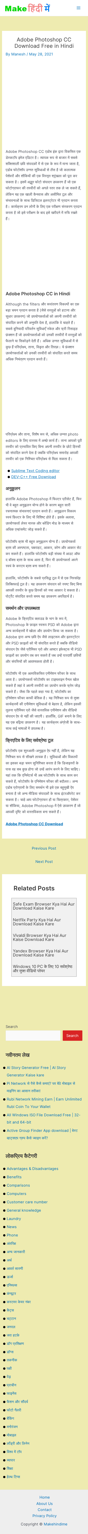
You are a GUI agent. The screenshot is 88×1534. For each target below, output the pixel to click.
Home (44, 1497)
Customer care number (27, 1202)
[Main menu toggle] (78, 8)
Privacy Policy (44, 1515)
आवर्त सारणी (15, 1268)
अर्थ (9, 1260)
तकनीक (12, 1360)
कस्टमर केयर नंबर (19, 1302)
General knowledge (24, 1210)
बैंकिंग (10, 1418)
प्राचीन (11, 1385)
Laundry (14, 1218)
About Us (44, 1503)
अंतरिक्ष (11, 1243)
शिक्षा (10, 1468)
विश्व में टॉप (14, 1451)
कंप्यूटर (11, 1293)
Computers (16, 1193)
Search (12, 1026)
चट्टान (11, 1318)
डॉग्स (10, 1352)
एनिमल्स (12, 1285)
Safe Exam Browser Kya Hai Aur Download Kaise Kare (44, 905)
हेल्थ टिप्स (13, 1476)
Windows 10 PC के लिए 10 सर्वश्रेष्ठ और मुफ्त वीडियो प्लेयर (42, 968)
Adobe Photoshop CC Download (34, 824)
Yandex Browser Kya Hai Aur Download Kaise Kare (40, 952)
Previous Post (44, 848)
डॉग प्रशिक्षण (15, 1343)
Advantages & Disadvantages (32, 1168)
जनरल (11, 1327)
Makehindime (55, 1524)
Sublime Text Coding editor (35, 470)
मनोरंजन (12, 1426)
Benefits (14, 1177)
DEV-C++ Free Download (33, 477)
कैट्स (10, 1310)
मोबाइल (11, 1435)
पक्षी (9, 1368)
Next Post (44, 861)
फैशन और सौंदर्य (17, 1401)
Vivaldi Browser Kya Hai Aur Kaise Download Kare (39, 937)
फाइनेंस (11, 1393)
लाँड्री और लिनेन (18, 1443)
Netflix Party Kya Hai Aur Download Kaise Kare (37, 921)
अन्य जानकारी (16, 1252)
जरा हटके (13, 1335)
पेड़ (9, 1376)
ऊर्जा (10, 1277)
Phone (12, 1235)
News (12, 1226)
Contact (45, 1509)
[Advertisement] (44, 105)
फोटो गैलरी (14, 1410)
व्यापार (11, 1460)
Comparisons (18, 1185)
